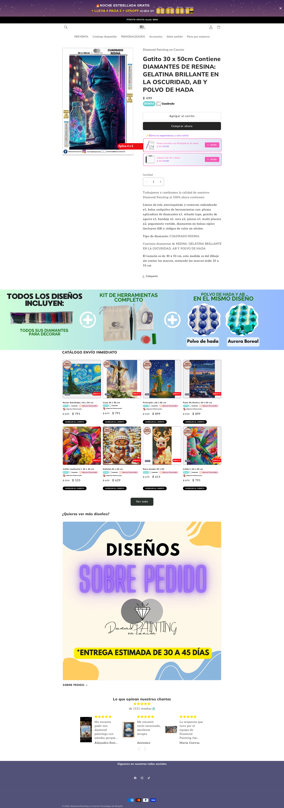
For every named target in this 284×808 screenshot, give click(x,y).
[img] (142, 703)
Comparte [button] (152, 276)
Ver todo (142, 501)
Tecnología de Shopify (112, 806)
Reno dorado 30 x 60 (160, 470)
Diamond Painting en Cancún (85, 806)
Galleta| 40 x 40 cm (120, 470)
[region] (142, 8)
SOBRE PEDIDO (73, 685)
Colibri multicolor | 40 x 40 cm (80, 470)
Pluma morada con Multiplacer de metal (178, 143)
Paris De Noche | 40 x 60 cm (200, 404)
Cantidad (148, 175)
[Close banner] (281, 8)
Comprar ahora (182, 126)
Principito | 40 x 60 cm (160, 404)
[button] (66, 27)
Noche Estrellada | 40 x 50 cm (80, 404)
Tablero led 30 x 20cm (168, 158)
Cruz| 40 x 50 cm (111, 402)
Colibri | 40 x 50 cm (200, 470)
